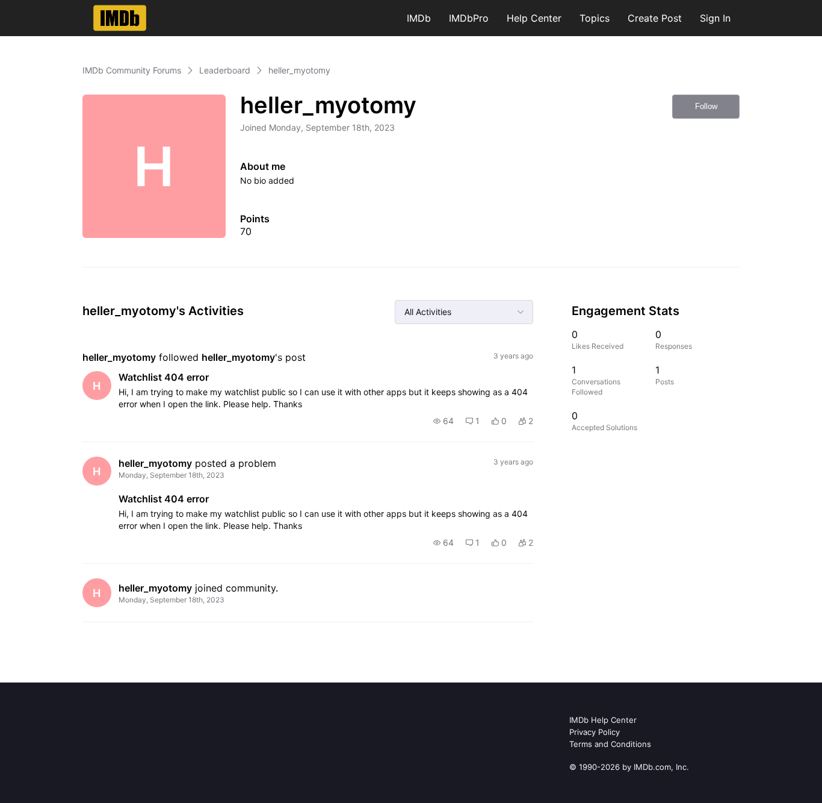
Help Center (534, 18)
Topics (594, 18)
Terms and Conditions (610, 744)
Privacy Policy (594, 732)
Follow (706, 106)
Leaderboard (224, 70)
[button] (443, 421)
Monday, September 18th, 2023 (171, 475)
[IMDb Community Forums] (120, 18)
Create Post (655, 18)
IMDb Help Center (603, 720)
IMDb (419, 18)
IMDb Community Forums (131, 70)
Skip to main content (50, 9)
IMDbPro (469, 18)
